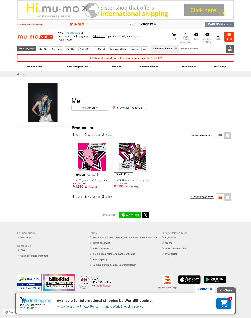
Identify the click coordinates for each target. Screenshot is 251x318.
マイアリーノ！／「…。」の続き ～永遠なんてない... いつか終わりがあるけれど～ (92, 180)
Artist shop (219, 66)
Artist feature (188, 66)
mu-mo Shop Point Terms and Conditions (114, 253)
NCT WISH (85, 48)
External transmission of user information (114, 264)
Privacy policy (100, 259)
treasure (134, 48)
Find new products (77, 66)
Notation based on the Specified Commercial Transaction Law (125, 237)
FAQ (22, 250)
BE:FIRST (70, 48)
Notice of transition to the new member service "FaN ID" (127, 58)
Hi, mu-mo (170, 237)
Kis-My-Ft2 (100, 48)
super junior (148, 48)
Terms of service (101, 243)
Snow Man (57, 48)
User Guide (26, 237)
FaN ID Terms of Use (103, 248)
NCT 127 (43, 48)
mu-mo (168, 243)
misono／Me (79, 183)
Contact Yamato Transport (34, 255)
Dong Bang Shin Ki (118, 48)
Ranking (116, 66)
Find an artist (34, 66)
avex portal (171, 253)
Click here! (99, 36)
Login (61, 40)
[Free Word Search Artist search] (165, 49)
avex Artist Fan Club (175, 248)
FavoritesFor (91, 107)
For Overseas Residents (128, 107)
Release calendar (149, 66)
